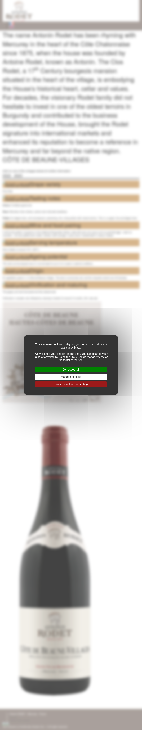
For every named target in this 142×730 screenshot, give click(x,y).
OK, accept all (71, 369)
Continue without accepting (71, 384)
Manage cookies (71, 376)
